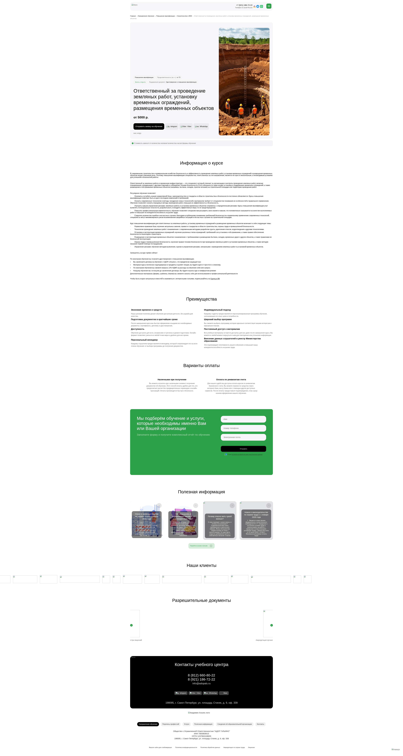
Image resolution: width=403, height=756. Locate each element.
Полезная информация (203, 724)
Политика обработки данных (210, 747)
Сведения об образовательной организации (234, 724)
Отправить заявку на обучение (148, 126)
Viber (199, 693)
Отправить (243, 449)
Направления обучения (146, 16)
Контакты (260, 724)
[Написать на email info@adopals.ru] (254, 6)
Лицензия (251, 747)
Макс (225, 693)
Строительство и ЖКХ (184, 16)
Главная (133, 16)
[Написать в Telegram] (257, 6)
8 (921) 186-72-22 (201, 679)
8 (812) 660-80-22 (201, 675)
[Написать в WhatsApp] (261, 6)
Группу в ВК (215, 279)
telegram (183, 693)
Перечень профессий (170, 724)
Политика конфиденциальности (186, 747)
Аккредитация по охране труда (234, 747)
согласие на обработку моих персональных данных (247, 454)
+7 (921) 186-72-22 (244, 5)
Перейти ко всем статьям (198, 546)
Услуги (186, 724)
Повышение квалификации (165, 16)
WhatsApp (213, 693)
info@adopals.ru (201, 683)
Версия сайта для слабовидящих (160, 747)
